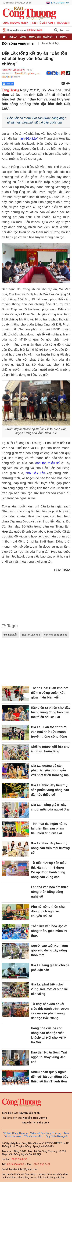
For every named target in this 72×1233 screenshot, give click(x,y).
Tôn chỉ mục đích (33, 1136)
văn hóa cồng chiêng (55, 634)
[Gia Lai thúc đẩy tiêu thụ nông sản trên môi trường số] (15, 848)
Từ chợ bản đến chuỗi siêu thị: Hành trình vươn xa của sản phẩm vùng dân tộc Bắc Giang (50, 1011)
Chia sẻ (9, 84)
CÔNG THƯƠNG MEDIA (15, 23)
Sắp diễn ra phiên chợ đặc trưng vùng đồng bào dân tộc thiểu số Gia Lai (50, 712)
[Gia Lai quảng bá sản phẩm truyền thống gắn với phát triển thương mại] (15, 771)
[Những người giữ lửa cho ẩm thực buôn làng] (15, 752)
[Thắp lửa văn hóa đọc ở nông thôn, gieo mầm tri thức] (15, 931)
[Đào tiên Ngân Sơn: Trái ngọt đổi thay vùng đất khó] (15, 1058)
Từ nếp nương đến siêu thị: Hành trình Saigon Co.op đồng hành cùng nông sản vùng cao (48, 870)
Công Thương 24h (30, 37)
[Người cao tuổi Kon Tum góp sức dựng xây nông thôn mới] (15, 951)
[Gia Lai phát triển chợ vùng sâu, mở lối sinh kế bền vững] (15, 989)
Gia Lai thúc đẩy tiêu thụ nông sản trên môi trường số (50, 848)
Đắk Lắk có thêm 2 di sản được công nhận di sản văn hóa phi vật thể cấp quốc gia (36, 120)
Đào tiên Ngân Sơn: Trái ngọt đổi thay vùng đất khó (49, 1057)
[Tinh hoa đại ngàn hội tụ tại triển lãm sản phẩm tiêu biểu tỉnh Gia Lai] (15, 829)
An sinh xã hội (50, 43)
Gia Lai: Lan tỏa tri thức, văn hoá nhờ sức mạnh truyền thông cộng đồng (49, 731)
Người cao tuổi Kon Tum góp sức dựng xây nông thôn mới (49, 950)
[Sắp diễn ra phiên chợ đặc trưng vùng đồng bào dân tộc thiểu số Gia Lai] (15, 713)
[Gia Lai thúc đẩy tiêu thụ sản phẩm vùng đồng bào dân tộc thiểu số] (15, 790)
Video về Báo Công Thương (45, 1133)
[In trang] (68, 83)
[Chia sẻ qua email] (63, 84)
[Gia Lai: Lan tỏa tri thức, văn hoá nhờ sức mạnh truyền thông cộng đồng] (15, 732)
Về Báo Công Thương (15, 1133)
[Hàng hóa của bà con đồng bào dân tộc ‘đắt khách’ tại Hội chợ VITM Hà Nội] (15, 1033)
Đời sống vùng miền (18, 43)
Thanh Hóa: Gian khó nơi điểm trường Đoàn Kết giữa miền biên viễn (50, 692)
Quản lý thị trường (55, 37)
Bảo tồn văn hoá (31, 634)
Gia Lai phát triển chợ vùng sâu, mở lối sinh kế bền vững (49, 989)
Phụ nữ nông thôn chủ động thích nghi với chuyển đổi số (48, 911)
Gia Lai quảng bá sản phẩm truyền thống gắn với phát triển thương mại (50, 770)
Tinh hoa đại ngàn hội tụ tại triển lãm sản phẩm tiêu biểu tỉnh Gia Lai (49, 828)
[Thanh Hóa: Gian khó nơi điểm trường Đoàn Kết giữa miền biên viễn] (15, 693)
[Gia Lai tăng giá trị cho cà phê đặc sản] (15, 970)
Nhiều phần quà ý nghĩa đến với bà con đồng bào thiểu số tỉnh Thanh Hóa (49, 1076)
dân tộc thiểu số (47, 463)
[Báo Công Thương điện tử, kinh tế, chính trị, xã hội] (29, 12)
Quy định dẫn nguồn (57, 1136)
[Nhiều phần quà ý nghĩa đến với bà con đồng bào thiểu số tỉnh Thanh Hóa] (15, 1077)
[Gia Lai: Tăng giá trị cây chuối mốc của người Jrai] (15, 810)
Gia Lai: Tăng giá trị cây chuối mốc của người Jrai (50, 807)
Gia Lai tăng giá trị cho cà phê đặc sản (50, 967)
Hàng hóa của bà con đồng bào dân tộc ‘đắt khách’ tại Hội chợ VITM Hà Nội (48, 1035)
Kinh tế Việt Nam (42, 23)
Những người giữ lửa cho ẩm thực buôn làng (50, 749)
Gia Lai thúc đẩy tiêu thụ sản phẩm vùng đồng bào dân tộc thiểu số (50, 789)
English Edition (60, 3)
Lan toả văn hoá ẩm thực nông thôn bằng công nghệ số (49, 891)
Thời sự (12, 37)
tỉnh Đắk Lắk (28, 138)
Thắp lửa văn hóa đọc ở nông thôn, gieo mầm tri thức (49, 930)
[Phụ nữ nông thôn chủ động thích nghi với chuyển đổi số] (15, 912)
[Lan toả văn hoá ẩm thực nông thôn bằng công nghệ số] (15, 892)
